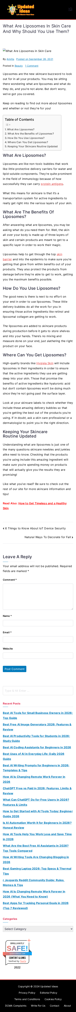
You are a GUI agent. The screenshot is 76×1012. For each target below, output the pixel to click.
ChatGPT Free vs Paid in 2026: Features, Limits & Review (37, 791)
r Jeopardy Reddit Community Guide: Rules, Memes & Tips (34, 882)
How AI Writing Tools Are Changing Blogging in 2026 (36, 859)
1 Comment (31, 65)
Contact (54, 1005)
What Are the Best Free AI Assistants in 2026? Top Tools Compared (36, 848)
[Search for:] (38, 690)
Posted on (34, 59)
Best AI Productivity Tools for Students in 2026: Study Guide (36, 738)
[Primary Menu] (70, 9)
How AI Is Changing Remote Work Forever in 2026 (34, 779)
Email (7, 632)
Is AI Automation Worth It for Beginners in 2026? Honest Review (37, 825)
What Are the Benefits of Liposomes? (31, 133)
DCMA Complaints (15, 1005)
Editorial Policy (48, 992)
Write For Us (38, 1005)
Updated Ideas (49, 986)
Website (8, 648)
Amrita (10, 59)
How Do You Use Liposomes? (26, 137)
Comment (10, 579)
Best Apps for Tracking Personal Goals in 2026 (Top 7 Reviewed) (36, 905)
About (67, 1005)
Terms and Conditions (27, 999)
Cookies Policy (53, 999)
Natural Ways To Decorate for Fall (48, 537)
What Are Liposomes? (20, 129)
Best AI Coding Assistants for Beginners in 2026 (37, 747)
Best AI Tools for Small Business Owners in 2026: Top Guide (38, 715)
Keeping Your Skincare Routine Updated (33, 146)
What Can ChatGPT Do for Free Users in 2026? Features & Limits (36, 802)
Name (7, 615)
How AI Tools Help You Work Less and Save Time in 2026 (37, 836)
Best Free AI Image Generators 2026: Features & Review (37, 727)
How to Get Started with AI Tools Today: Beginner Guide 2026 (38, 813)
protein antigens (52, 184)
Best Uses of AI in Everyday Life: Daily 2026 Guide (33, 756)
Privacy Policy (27, 992)
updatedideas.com (17, 953)
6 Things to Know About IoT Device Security (35, 528)
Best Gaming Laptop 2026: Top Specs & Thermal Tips (37, 871)
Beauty (19, 65)
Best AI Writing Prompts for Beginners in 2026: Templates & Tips (36, 768)
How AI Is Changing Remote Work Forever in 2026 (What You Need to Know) (34, 894)
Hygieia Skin (44, 363)
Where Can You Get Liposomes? (28, 142)
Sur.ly (23, 961)
